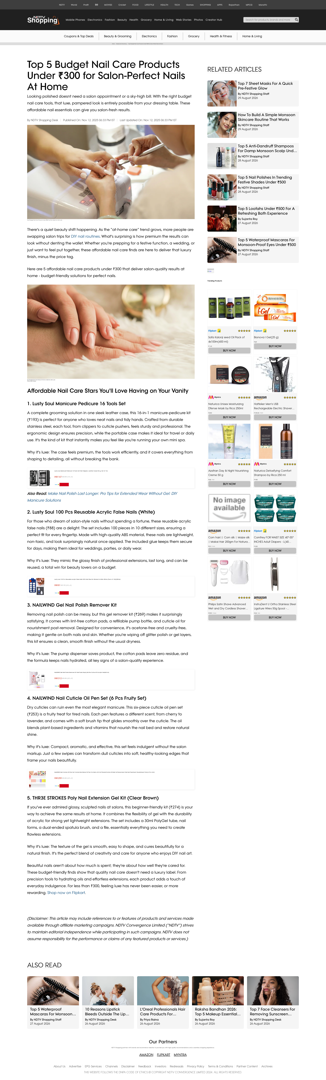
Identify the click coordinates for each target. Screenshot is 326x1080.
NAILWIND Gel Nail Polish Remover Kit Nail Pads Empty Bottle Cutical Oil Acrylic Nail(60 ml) (81, 672)
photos (198, 19)
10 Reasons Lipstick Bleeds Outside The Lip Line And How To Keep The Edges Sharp (105, 1011)
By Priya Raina (149, 1019)
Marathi (263, 4)
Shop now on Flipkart (66, 892)
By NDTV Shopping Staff (253, 93)
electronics (95, 19)
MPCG (249, 4)
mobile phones (75, 19)
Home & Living (252, 36)
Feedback (144, 1066)
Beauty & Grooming (117, 36)
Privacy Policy (195, 1066)
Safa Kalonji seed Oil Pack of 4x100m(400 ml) (226, 339)
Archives (266, 1066)
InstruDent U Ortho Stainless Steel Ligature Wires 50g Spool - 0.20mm (275, 607)
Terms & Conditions (220, 1066)
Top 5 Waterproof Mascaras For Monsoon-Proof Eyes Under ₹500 (267, 242)
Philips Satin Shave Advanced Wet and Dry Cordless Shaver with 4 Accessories (227, 607)
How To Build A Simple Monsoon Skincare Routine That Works (266, 117)
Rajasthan (234, 4)
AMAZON (146, 1055)
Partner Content (247, 1066)
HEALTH (164, 4)
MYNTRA (180, 1055)
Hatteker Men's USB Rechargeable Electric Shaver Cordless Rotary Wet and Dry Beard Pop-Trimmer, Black (273, 406)
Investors (160, 1066)
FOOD (135, 4)
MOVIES (108, 4)
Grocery (193, 36)
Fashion (172, 36)
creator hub (214, 19)
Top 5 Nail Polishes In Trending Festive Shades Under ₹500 (265, 179)
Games (190, 4)
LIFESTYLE (149, 4)
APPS (219, 4)
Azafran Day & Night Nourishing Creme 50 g (228, 473)
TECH (177, 4)
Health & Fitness (221, 36)
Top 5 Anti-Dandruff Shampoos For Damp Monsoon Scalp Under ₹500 (267, 148)
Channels (111, 1066)
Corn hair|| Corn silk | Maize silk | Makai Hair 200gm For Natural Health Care (229, 540)
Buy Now (229, 350)
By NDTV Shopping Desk (42, 120)
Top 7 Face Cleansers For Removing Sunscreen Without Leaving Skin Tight (272, 1011)
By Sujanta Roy (248, 219)
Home (113, 43)
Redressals (176, 1066)
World (74, 4)
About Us (59, 1066)
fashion (110, 19)
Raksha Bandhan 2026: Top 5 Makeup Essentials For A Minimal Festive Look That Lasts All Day (217, 1011)
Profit (86, 4)
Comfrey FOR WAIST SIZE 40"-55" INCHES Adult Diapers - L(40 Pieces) (274, 540)
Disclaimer (128, 1066)
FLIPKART (163, 1055)
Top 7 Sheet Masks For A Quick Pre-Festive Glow (265, 85)
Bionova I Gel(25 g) (266, 337)
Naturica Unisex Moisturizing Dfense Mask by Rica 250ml (226, 406)
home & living (163, 19)
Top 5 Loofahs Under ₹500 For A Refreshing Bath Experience (266, 211)
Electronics (149, 36)
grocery (146, 19)
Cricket (122, 4)
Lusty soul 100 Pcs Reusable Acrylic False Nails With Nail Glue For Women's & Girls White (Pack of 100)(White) (87, 579)
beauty (122, 19)
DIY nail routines (85, 236)
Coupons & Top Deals (79, 36)
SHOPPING (205, 4)
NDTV (62, 4)
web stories (183, 19)
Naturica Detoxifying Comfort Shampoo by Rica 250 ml (272, 473)
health (133, 19)
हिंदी (96, 4)
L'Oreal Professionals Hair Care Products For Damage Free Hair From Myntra (162, 1011)
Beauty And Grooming (121, 43)
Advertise (75, 1066)
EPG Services (93, 1066)
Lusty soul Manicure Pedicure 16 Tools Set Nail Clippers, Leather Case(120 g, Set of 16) (81, 471)
